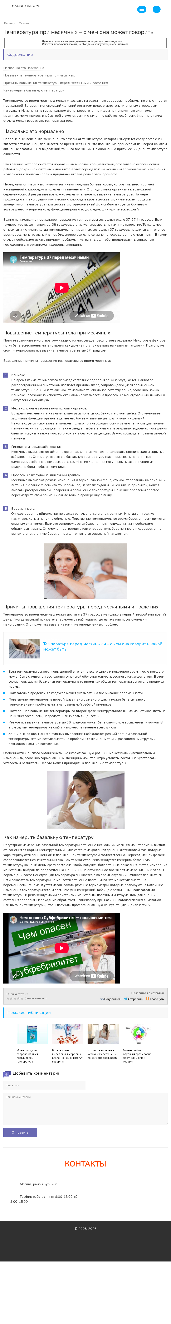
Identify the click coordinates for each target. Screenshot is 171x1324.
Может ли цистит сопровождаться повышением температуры (27, 1056)
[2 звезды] (12, 998)
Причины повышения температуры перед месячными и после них (55, 83)
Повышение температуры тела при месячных (39, 75)
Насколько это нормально (23, 68)
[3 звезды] (15, 998)
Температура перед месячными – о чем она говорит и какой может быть (102, 646)
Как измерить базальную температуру (33, 90)
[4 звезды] (19, 998)
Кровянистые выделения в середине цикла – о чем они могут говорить (67, 1056)
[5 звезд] (22, 998)
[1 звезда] (8, 998)
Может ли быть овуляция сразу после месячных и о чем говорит (137, 1056)
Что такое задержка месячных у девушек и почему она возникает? (102, 1054)
